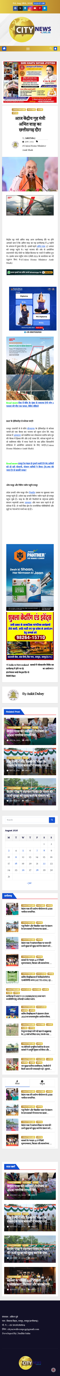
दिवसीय (32, 493)
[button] (51, 49)
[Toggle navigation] (28, 49)
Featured (31, 109)
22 (44, 864)
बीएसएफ (31, 429)
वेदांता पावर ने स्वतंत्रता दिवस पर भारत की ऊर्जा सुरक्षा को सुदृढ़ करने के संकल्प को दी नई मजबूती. (30, 796)
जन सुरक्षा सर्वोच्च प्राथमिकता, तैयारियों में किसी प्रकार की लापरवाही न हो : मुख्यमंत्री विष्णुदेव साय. (36, 1069)
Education (41, 974)
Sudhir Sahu (24, 1333)
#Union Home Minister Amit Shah (34, 148)
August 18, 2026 (18, 1258)
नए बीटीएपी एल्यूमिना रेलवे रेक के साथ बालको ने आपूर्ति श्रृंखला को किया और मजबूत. (35, 1050)
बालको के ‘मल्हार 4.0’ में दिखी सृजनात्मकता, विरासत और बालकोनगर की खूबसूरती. (36, 963)
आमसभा (17, 435)
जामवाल (28, 503)
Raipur (45, 989)
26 (23, 870)
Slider (40, 109)
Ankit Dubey (30, 138)
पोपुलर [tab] (42, 1084)
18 (16, 864)
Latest (49, 1024)
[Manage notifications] (53, 1370)
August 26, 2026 (18, 1195)
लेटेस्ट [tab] (17, 1084)
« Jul (29, 883)
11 (16, 857)
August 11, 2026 (18, 1289)
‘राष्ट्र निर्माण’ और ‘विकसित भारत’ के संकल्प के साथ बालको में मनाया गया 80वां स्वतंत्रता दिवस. (30, 765)
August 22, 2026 (18, 1227)
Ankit (28, 740)
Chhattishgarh (19, 109)
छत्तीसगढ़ (15, 113)
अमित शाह (41, 246)
